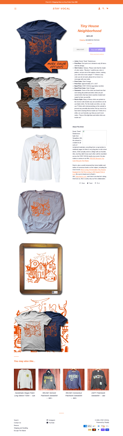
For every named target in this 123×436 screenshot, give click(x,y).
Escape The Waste (20, 430)
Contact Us (17, 423)
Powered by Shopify (102, 422)
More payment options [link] (97, 54)
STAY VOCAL (61, 8)
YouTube (51, 423)
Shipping (82, 40)
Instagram (51, 420)
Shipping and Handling (21, 428)
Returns (16, 425)
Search (16, 420)
